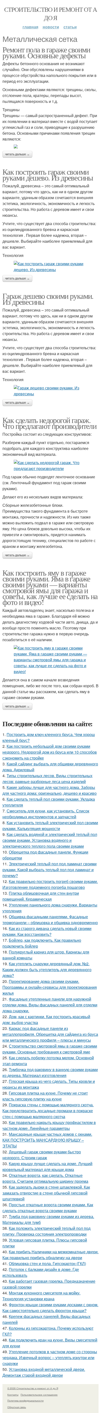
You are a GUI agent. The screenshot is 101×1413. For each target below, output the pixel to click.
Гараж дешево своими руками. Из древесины (47, 298)
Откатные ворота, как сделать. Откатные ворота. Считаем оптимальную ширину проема (45, 1178)
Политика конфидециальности (25, 1400)
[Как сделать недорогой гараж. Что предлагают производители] (50, 465)
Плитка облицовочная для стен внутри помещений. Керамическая (40, 896)
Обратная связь (16, 1407)
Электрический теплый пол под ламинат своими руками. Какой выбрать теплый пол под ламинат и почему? (49, 869)
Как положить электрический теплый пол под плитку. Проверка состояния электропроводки (46, 1231)
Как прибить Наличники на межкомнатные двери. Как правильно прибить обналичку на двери (50, 1254)
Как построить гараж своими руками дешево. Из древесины (47, 174)
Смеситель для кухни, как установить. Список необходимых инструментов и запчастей (45, 814)
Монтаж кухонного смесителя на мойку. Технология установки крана (41, 1296)
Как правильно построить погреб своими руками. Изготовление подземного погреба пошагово (50, 884)
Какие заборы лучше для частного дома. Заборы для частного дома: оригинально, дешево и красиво (49, 790)
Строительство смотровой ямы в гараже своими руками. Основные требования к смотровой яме (49, 1049)
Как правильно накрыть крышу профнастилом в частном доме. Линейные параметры (49, 1125)
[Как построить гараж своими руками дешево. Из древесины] (50, 267)
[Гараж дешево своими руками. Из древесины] (50, 391)
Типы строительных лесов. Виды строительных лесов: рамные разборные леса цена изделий (47, 778)
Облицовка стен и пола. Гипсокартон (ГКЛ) (47, 1263)
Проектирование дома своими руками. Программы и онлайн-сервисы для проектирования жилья (49, 987)
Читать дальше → (17, 154)
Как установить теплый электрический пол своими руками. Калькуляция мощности (50, 825)
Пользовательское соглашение (39, 1394)
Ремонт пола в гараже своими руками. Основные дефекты (46, 52)
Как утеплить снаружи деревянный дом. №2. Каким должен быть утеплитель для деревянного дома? (46, 969)
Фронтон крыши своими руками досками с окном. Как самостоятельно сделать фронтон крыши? (50, 1307)
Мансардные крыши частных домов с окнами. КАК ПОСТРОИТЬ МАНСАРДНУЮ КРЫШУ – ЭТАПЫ (47, 1140)
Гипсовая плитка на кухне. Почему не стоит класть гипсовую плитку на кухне (45, 1096)
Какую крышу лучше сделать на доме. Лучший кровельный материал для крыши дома (47, 1166)
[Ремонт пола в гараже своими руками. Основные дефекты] (50, 146)
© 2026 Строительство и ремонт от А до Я (32, 1388)
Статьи (70, 27)
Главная (30, 27)
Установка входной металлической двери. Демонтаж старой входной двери (43, 1372)
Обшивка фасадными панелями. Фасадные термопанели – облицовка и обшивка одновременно (50, 919)
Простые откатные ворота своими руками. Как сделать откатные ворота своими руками (47, 1207)
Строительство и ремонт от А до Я (50, 13)
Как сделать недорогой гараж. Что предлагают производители (49, 423)
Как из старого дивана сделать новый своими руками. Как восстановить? (46, 931)
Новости (51, 27)
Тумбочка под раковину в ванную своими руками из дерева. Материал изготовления (50, 1072)
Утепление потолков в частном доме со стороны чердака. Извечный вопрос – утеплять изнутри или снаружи (49, 1357)
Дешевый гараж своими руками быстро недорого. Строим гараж (41, 1154)
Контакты (12, 1394)
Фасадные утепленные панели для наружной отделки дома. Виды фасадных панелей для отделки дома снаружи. (49, 1005)
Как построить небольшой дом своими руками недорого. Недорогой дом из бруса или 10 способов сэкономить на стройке (49, 752)
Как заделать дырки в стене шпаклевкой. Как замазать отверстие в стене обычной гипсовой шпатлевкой (46, 1193)
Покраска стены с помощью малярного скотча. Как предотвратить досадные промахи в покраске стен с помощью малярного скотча (48, 1110)
